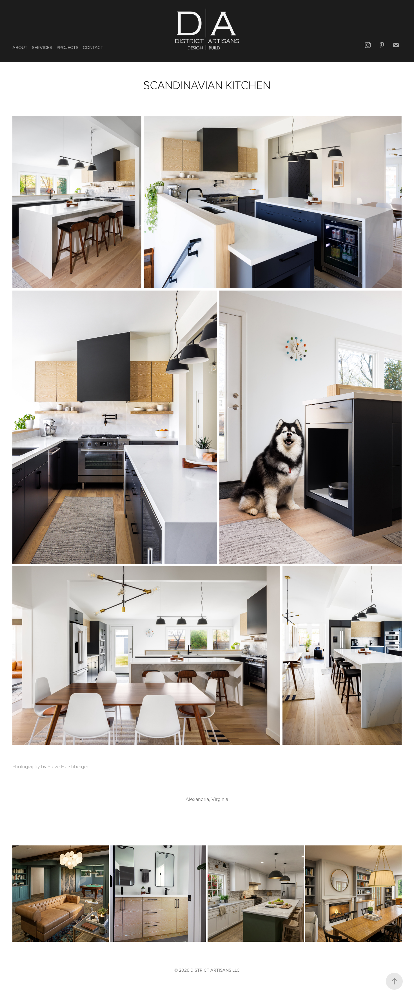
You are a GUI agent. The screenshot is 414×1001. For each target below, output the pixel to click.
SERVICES (42, 47)
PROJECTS (67, 47)
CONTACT (93, 47)
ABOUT (19, 47)
